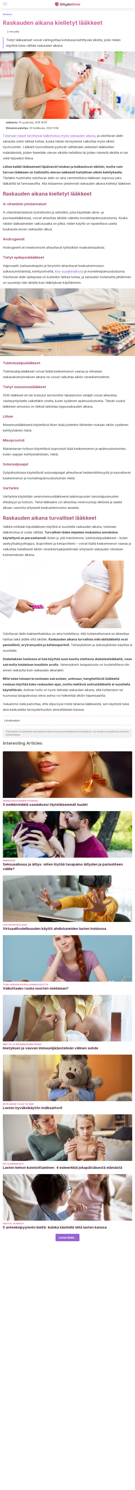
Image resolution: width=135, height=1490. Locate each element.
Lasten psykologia (15, 925)
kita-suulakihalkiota (69, 271)
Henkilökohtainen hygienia (20, 800)
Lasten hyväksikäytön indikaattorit (32, 1108)
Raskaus (7, 14)
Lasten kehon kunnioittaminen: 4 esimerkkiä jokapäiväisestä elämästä (62, 1167)
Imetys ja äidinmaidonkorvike (22, 1044)
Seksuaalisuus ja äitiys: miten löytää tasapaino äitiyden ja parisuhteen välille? (63, 866)
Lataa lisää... (67, 1237)
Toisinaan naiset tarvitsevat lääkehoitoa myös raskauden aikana (49, 136)
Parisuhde (9, 860)
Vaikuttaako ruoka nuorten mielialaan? (36, 988)
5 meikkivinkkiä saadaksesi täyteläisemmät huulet (45, 804)
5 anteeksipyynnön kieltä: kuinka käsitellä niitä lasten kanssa (55, 1227)
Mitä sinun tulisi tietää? (18, 1104)
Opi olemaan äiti (13, 1163)
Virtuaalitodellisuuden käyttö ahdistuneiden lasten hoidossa (54, 929)
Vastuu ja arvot (13, 1223)
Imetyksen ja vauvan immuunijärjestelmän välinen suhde (50, 1048)
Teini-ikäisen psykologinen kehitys (25, 984)
